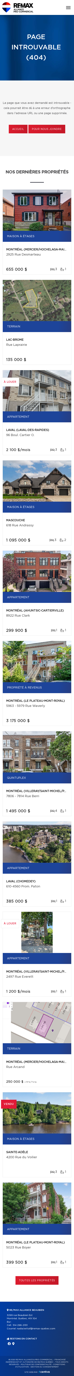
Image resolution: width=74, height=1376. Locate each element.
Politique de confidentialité (36, 1364)
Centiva (44, 1372)
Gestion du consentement (44, 1367)
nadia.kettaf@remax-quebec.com (36, 1329)
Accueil (18, 129)
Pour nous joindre (47, 129)
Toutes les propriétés (37, 1280)
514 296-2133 (20, 1325)
